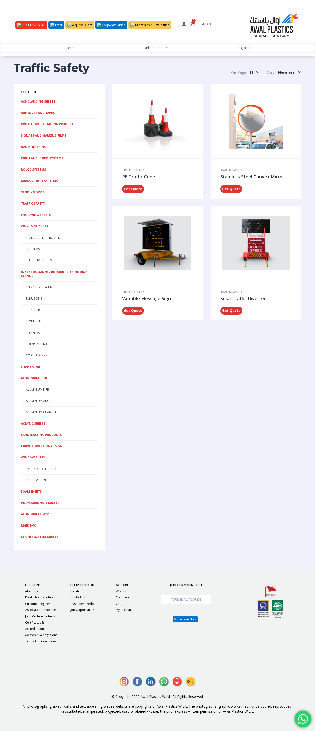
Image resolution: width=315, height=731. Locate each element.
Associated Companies (41, 610)
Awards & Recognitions (41, 635)
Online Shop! (153, 48)
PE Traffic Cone (138, 177)
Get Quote (133, 188)
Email (58, 25)
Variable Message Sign (146, 298)
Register (243, 48)
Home (71, 48)
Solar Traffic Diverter (243, 298)
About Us (31, 591)
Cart (119, 604)
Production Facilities (39, 597)
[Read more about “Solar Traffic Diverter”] (261, 243)
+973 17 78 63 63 (33, 25)
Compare (122, 597)
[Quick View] (156, 121)
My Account (124, 610)
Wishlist (121, 591)
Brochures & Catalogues (151, 25)
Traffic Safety (133, 170)
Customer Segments (39, 604)
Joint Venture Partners (40, 616)
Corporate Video (113, 25)
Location (76, 591)
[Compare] (169, 121)
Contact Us (78, 597)
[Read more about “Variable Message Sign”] (163, 243)
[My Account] (184, 24)
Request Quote (81, 25)
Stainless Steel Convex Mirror (252, 177)
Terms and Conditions (40, 641)
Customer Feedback (84, 604)
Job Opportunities (82, 610)
